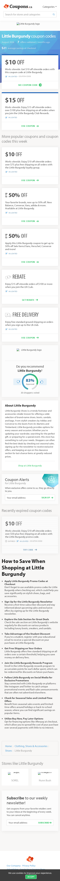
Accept (31, 876)
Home (8, 746)
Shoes (8, 750)
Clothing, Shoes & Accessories (31, 746)
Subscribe (43, 822)
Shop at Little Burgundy (30, 465)
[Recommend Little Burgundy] (41, 381)
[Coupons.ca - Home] (17, 6)
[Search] (53, 14)
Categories (48, 6)
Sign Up (46, 497)
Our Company (14, 865)
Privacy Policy (29, 865)
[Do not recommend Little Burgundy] (18, 381)
